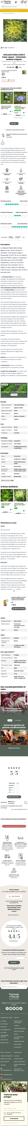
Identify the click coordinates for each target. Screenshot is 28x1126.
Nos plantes (4, 1027)
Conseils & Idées (18, 1059)
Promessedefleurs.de (6, 1074)
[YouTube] (17, 1008)
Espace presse (4, 1042)
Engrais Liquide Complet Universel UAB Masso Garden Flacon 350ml (19, 599)
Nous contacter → (14, 915)
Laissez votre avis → (14, 797)
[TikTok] (21, 1008)
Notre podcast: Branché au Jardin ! (19, 1069)
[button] (15, 2)
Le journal (16, 1056)
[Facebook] (11, 1008)
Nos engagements (6, 1029)
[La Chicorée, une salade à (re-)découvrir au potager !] (13, 704)
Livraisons (16, 1025)
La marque (3, 1021)
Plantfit (16, 1034)
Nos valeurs (4, 1032)
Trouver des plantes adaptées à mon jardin (15, 826)
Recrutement (4, 1040)
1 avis (20, 67)
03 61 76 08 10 (15, 896)
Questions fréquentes (7, 1056)
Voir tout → (14, 123)
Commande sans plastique (18, 1037)
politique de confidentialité (13, 968)
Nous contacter (5, 1061)
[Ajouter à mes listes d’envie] (11, 93)
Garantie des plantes (19, 1028)
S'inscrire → (14, 962)
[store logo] (7, 2)
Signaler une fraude (6, 1059)
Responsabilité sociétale (4, 1036)
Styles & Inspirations (19, 1061)
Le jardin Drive (17, 1047)
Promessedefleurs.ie (6, 1070)
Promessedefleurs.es (6, 1079)
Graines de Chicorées (8, 13)
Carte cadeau (18, 1044)
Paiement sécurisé (19, 1031)
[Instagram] (7, 1008)
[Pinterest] (14, 1008)
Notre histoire (4, 1024)
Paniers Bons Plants (19, 1041)
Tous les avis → (14, 941)
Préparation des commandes (18, 1021)
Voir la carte (22, 662)
